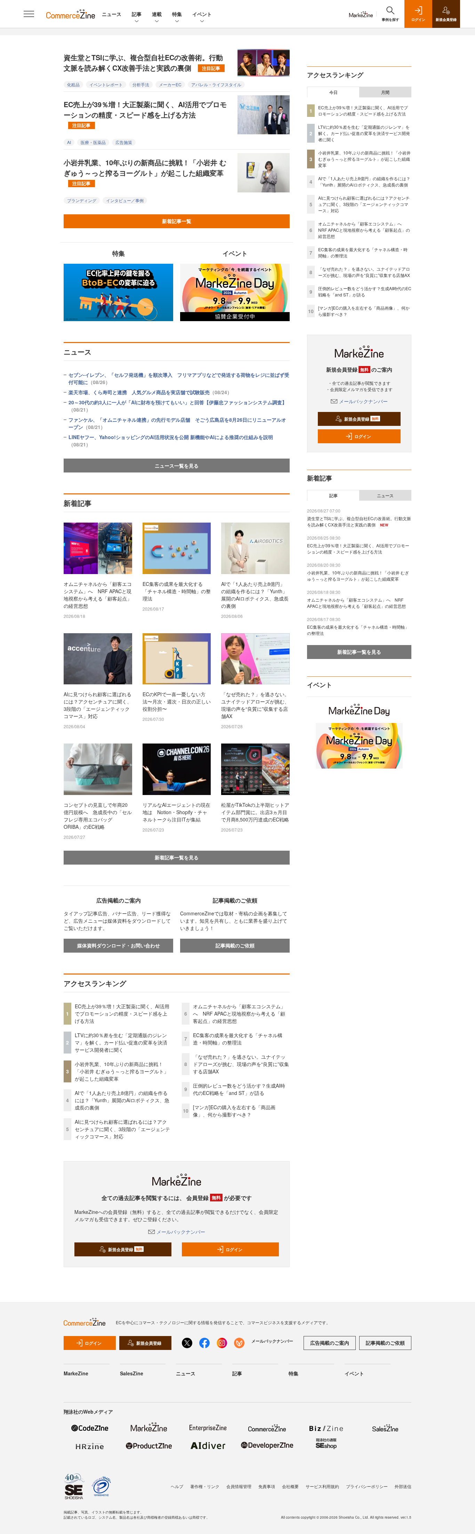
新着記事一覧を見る (177, 857)
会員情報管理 (238, 1486)
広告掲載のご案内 (329, 1342)
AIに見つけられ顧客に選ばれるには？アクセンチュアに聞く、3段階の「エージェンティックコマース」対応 (98, 705)
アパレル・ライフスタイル (216, 84)
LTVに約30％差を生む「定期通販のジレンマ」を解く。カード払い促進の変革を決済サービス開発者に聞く (121, 1042)
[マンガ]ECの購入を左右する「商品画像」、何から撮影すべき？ (234, 1111)
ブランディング (81, 200)
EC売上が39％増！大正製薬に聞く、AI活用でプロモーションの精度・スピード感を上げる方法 (145, 113)
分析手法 (140, 84)
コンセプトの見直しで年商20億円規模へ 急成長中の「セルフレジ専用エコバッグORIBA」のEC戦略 (98, 815)
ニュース (111, 13)
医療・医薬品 (93, 142)
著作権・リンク (204, 1486)
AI (69, 142)
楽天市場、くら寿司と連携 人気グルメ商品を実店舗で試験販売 (150, 392)
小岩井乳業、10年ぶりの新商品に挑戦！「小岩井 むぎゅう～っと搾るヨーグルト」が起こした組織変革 (145, 171)
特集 (177, 13)
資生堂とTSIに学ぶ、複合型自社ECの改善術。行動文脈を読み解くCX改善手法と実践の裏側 (143, 62)
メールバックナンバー (180, 1231)
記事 (137, 13)
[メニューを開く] (29, 14)
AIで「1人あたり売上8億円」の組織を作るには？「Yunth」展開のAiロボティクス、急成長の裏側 (255, 594)
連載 (157, 13)
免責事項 (266, 1486)
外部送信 (403, 1486)
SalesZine (131, 1373)
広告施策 (123, 142)
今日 (333, 92)
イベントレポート (106, 84)
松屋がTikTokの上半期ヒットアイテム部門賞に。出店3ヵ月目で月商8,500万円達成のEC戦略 (255, 812)
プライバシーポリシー (367, 1486)
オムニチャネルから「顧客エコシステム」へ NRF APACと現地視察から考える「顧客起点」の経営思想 (98, 594)
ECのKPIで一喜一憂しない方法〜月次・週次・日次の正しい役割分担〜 (177, 701)
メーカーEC (170, 84)
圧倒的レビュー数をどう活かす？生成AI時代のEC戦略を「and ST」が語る (239, 1089)
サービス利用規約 (322, 1486)
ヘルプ (177, 1486)
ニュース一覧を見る (177, 465)
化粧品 (73, 84)
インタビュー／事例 (125, 200)
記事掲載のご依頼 (235, 945)
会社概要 (290, 1486)
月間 (385, 92)
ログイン (234, 1249)
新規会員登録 (125, 1249)
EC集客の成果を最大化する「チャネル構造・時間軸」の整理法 (177, 591)
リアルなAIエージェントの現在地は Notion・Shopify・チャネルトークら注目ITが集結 (176, 812)
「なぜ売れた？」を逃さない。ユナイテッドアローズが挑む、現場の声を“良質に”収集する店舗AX (255, 705)
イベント (202, 13)
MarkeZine (76, 1373)
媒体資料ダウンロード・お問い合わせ (118, 945)
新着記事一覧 (176, 220)
